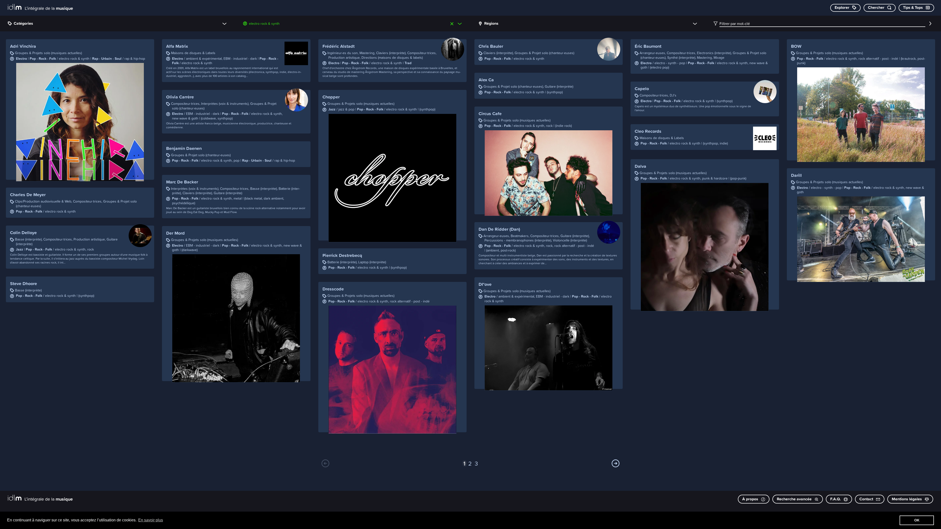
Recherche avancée (795, 499)
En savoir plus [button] (150, 520)
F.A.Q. (836, 499)
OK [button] (916, 520)
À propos (750, 499)
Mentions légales (907, 499)
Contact (866, 499)
